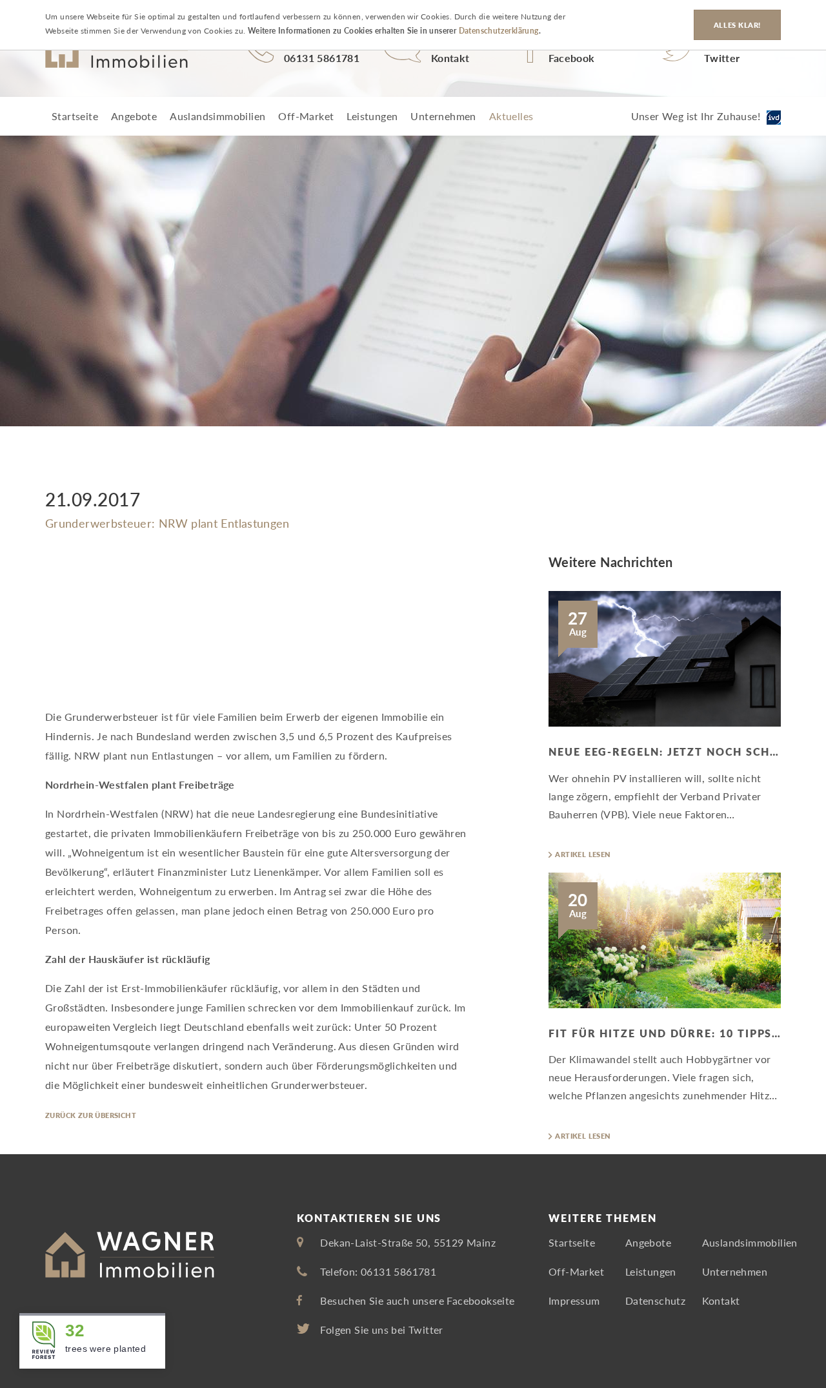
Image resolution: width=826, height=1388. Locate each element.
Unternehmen (443, 116)
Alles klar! (737, 25)
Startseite (75, 116)
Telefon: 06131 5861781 (378, 1271)
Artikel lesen (582, 854)
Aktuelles (511, 116)
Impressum (574, 1300)
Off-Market (306, 116)
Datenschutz (655, 1300)
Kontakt (721, 1300)
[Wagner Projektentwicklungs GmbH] (116, 52)
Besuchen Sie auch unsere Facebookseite (417, 1300)
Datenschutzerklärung (499, 31)
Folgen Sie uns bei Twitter (381, 1329)
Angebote (134, 116)
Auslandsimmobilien (217, 116)
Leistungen (372, 116)
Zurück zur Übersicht (90, 1115)
